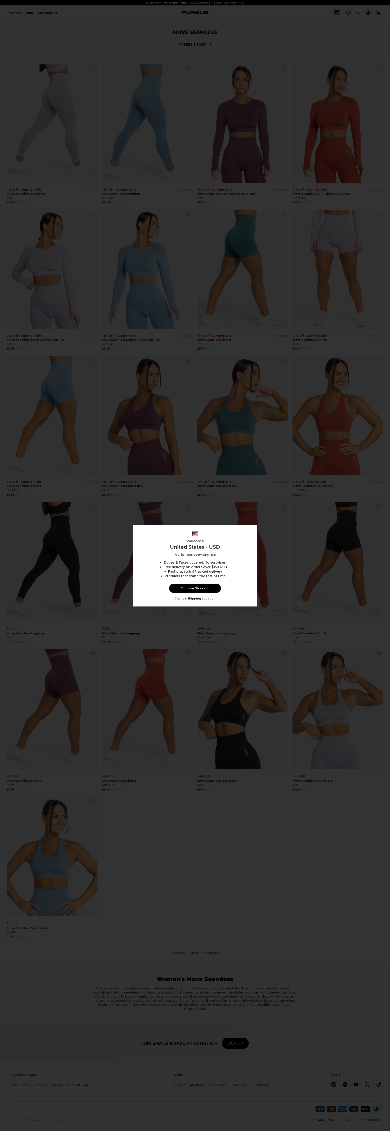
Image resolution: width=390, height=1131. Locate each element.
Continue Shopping (195, 588)
